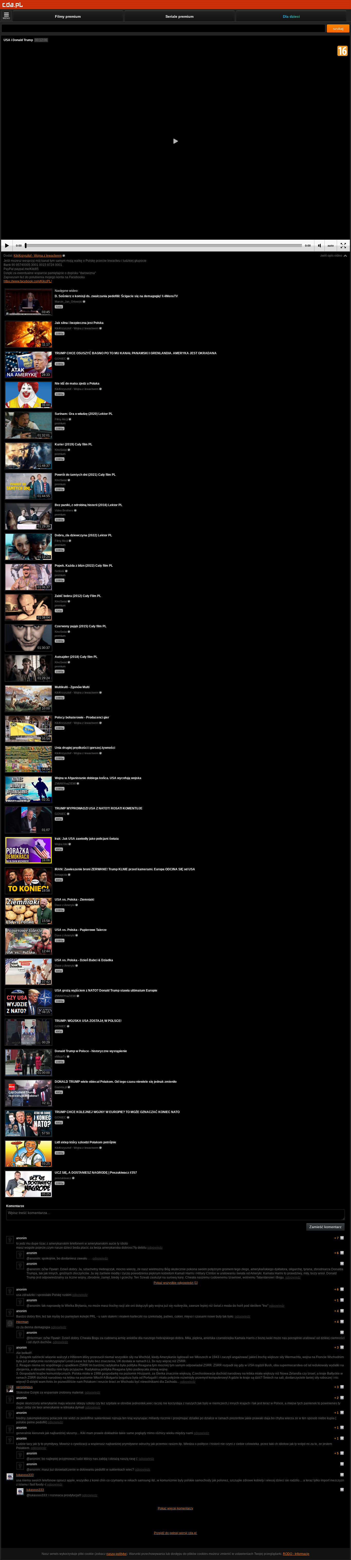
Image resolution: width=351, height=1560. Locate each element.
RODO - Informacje (296, 1554)
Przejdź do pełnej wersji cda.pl (175, 1533)
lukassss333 (25, 1475)
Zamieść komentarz (325, 1227)
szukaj (338, 28)
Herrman (22, 1322)
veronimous (24, 1387)
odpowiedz (155, 1247)
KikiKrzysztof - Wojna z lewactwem (38, 255)
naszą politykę (116, 1554)
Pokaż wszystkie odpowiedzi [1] (176, 1283)
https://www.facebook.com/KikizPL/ (28, 281)
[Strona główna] (13, 5)
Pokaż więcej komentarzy (175, 1508)
